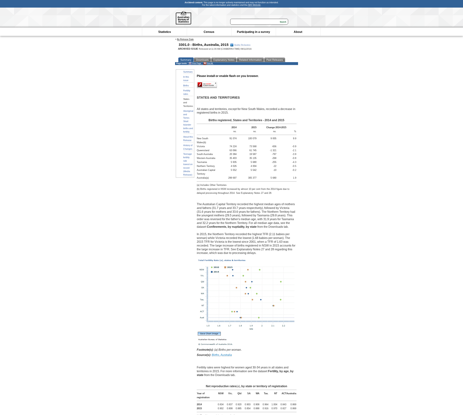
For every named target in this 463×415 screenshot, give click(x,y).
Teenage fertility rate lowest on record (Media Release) (188, 164)
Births (186, 85)
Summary (188, 72)
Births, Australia (222, 354)
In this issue (186, 79)
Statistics (164, 31)
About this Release (188, 139)
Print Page (196, 63)
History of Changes (187, 147)
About (298, 31)
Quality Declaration (242, 45)
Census (209, 31)
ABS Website (254, 5)
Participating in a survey (253, 31)
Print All (209, 63)
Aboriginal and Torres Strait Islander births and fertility (188, 121)
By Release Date (185, 39)
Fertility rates (186, 92)
